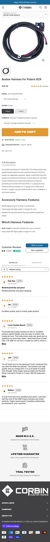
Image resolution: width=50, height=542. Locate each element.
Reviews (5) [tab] (13, 262)
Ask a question (37, 250)
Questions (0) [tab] (37, 262)
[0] (45, 7)
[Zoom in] (43, 60)
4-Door (23, 112)
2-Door (9, 112)
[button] (36, 86)
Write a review (37, 245)
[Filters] (4, 269)
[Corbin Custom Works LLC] (25, 7)
